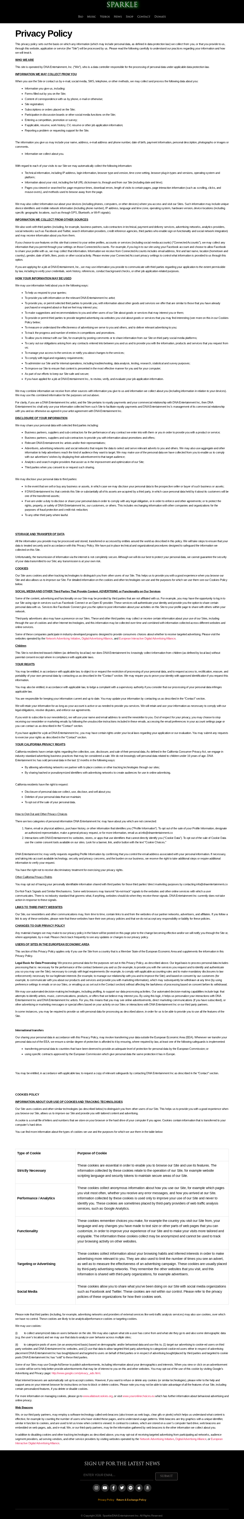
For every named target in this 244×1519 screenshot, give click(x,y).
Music (91, 16)
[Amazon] (147, 1488)
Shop (129, 16)
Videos (105, 16)
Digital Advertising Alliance (97, 638)
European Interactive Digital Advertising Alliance (147, 638)
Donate (160, 16)
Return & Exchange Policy (131, 1499)
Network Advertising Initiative (63, 638)
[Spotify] (130, 1488)
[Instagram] (96, 1488)
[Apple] (139, 1488)
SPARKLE (122, 5)
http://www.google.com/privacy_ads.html (76, 1373)
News (118, 16)
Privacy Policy (106, 1499)
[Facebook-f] (113, 1488)
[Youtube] (105, 1488)
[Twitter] (122, 1488)
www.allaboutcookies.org (98, 1396)
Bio (80, 16)
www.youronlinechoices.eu (139, 1396)
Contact (143, 16)
